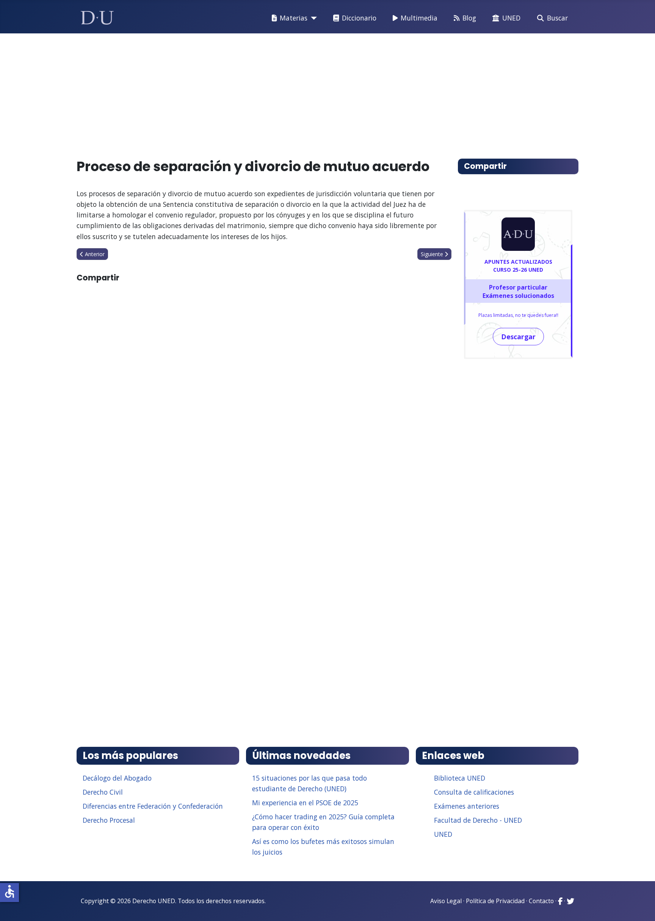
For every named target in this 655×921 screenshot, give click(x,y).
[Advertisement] (310, 92)
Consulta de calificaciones (474, 792)
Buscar (557, 17)
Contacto (541, 901)
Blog (469, 17)
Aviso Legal (446, 901)
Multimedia (419, 17)
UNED (511, 17)
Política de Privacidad (495, 901)
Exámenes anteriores (466, 806)
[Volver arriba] (641, 906)
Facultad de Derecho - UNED (478, 820)
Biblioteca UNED (459, 777)
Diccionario (359, 17)
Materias (293, 17)
